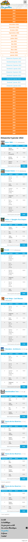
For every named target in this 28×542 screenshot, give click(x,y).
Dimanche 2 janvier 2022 (14, 86)
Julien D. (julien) (10, 162)
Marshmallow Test (14, 392)
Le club (3, 519)
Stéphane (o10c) (11, 196)
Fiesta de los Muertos (15, 421)
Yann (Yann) (10, 184)
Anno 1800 (11, 142)
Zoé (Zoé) (10, 241)
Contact (3, 536)
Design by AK (24, 540)
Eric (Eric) (10, 232)
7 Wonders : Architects (14, 349)
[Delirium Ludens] (5, 2)
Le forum (4, 533)
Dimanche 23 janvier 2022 (13, 65)
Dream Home (12, 171)
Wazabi (9, 250)
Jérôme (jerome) (11, 157)
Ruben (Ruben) (10, 228)
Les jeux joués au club (8, 525)
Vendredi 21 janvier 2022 (14, 69)
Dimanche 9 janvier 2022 (14, 79)
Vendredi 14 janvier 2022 (14, 75)
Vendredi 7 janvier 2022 (14, 82)
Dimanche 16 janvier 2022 (13, 72)
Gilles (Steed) (10, 236)
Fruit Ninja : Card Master (12, 299)
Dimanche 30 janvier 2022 (13, 58)
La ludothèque (5, 522)
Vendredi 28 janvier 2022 (14, 62)
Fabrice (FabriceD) (11, 149)
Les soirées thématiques (8, 527)
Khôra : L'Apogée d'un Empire (13, 220)
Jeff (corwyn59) (11, 153)
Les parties (4, 530)
